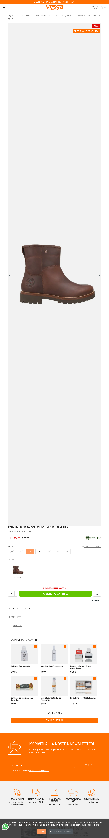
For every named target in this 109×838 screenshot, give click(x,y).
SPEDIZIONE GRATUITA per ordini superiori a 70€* (54, 2)
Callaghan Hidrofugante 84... (52, 666)
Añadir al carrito (54, 720)
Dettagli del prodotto (19, 608)
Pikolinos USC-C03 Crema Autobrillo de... (80, 667)
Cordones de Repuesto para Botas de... (22, 699)
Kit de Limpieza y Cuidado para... (83, 698)
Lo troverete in (15, 617)
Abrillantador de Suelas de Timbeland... (51, 699)
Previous (10, 276)
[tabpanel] (54, 274)
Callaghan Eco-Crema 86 (20, 666)
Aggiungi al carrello (55, 593)
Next (99, 276)
